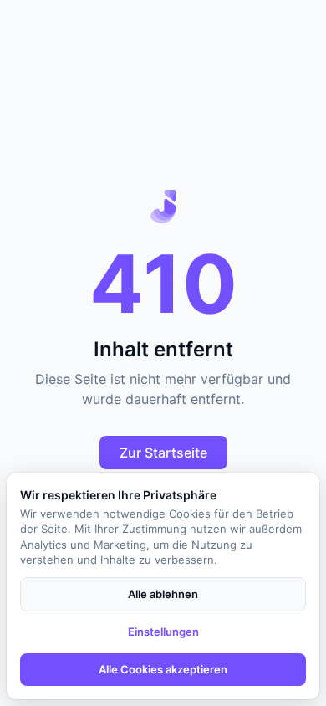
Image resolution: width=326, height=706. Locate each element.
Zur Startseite (163, 452)
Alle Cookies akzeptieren (163, 669)
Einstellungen (163, 631)
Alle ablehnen (163, 594)
